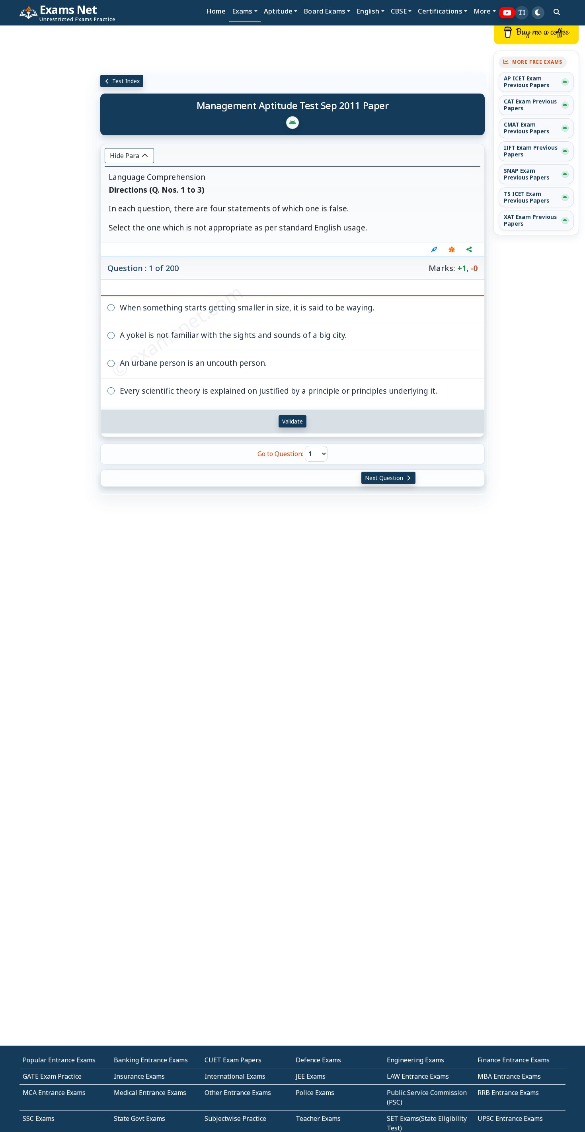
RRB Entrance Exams (508, 1092)
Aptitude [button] (278, 11)
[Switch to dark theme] (538, 12)
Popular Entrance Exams (59, 1060)
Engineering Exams (415, 1060)
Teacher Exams (318, 1118)
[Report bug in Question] (451, 249)
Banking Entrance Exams (151, 1060)
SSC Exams (39, 1118)
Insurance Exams (139, 1076)
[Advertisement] (49, 146)
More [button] (482, 11)
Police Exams (315, 1092)
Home (216, 11)
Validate (292, 421)
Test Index (125, 81)
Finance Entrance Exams (514, 1060)
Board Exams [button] (324, 11)
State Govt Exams (139, 1118)
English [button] (368, 11)
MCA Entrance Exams (54, 1092)
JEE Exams (311, 1076)
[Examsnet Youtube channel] (507, 13)
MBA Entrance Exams (509, 1076)
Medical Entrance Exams (150, 1092)
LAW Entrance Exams (418, 1076)
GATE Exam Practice (52, 1076)
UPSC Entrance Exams (510, 1118)
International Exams (235, 1076)
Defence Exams (318, 1060)
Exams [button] (242, 11)
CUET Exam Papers (233, 1060)
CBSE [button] (399, 11)
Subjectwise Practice (235, 1118)
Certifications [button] (440, 11)
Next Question (385, 478)
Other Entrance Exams (238, 1092)
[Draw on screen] (434, 249)
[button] (521, 13)
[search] (557, 12)
